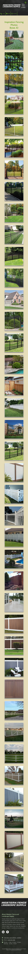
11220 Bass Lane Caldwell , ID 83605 (12, 937)
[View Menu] (25, 2)
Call (3, 13)
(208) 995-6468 (11, 940)
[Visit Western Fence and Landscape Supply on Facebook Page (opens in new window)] (7, 932)
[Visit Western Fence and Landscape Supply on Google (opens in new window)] (3, 932)
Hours (15, 13)
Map (9, 13)
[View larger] (14, 40)
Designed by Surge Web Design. (16, 949)
